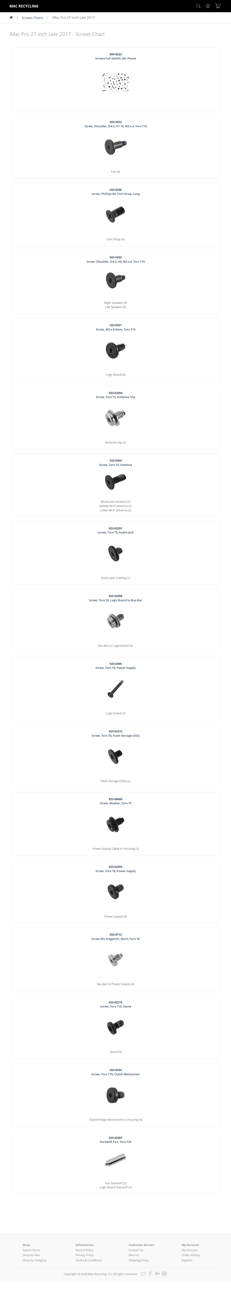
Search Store (31, 1250)
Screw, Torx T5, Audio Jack (116, 530)
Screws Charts (32, 17)
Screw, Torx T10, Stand (115, 1004)
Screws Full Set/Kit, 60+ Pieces (115, 56)
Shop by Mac (31, 1255)
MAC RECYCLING (24, 6)
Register (187, 1260)
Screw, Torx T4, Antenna (115, 462)
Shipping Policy (139, 1260)
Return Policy (84, 1250)
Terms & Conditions (89, 1260)
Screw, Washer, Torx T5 (116, 801)
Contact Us (136, 1250)
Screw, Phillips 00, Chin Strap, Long (116, 192)
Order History (191, 1255)
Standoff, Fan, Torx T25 (115, 1140)
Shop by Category (34, 1260)
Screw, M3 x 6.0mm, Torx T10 (115, 327)
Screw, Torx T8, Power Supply (115, 666)
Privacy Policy (85, 1255)
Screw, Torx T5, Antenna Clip (115, 395)
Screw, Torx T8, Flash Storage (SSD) (116, 733)
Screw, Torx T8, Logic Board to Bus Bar (115, 598)
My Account (190, 1250)
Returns (134, 1255)
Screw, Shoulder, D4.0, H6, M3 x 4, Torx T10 (115, 259)
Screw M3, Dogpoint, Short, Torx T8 (115, 936)
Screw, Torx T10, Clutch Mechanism (115, 1072)
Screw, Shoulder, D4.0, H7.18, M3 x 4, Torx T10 (115, 124)
